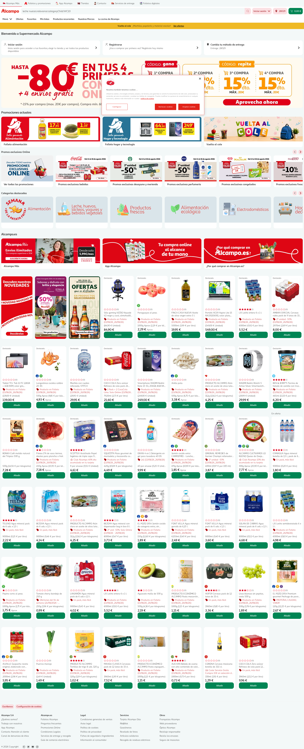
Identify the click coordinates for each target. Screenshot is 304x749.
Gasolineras (125, 727)
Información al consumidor (93, 740)
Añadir (118, 334)
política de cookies (147, 98)
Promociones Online (50, 727)
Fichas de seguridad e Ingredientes (97, 735)
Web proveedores (168, 723)
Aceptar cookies (189, 107)
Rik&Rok (124, 723)
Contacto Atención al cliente (15, 731)
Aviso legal (85, 723)
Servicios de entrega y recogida (56, 735)
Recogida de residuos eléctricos (135, 740)
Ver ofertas (178, 25)
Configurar (117, 107)
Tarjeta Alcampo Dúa (130, 719)
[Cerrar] (199, 78)
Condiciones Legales (50, 731)
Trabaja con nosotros (11, 723)
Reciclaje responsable (170, 731)
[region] (152, 95)
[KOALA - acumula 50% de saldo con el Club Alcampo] (50, 307)
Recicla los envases (169, 735)
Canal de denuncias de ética (15, 735)
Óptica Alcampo (167, 727)
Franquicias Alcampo (170, 719)
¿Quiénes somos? (9, 719)
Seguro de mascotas (169, 740)
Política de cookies (89, 727)
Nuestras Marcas (86, 19)
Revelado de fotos (129, 731)
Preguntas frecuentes (51, 723)
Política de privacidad (90, 731)
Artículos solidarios (129, 735)
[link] (29, 706)
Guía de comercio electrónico (55, 740)
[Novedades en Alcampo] (16, 307)
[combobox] (132, 11)
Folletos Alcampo (49, 719)
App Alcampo (8, 727)
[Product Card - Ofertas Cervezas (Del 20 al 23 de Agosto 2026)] (84, 307)
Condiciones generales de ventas (96, 719)
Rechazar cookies (165, 107)
